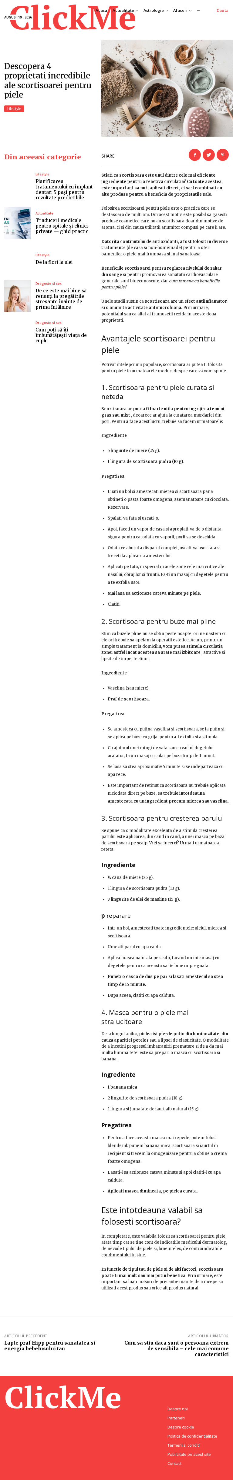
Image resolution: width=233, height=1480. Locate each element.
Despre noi (177, 1409)
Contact (174, 1463)
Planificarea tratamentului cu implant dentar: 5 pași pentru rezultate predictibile (64, 189)
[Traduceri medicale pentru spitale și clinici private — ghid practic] (17, 223)
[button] (223, 10)
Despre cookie (180, 1427)
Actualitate (44, 213)
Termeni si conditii (184, 1445)
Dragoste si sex (48, 283)
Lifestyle (14, 108)
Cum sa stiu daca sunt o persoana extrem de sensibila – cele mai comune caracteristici (176, 1348)
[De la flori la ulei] (17, 259)
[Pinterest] (223, 155)
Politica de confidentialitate (192, 1436)
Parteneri (176, 1418)
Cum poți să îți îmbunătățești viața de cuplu (61, 335)
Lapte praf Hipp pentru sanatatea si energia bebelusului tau (49, 1346)
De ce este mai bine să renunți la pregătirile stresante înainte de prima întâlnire (60, 299)
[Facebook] (195, 155)
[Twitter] (209, 155)
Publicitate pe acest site (189, 1454)
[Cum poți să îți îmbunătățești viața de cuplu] (17, 332)
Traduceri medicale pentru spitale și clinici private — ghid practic (61, 226)
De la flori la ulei (54, 262)
